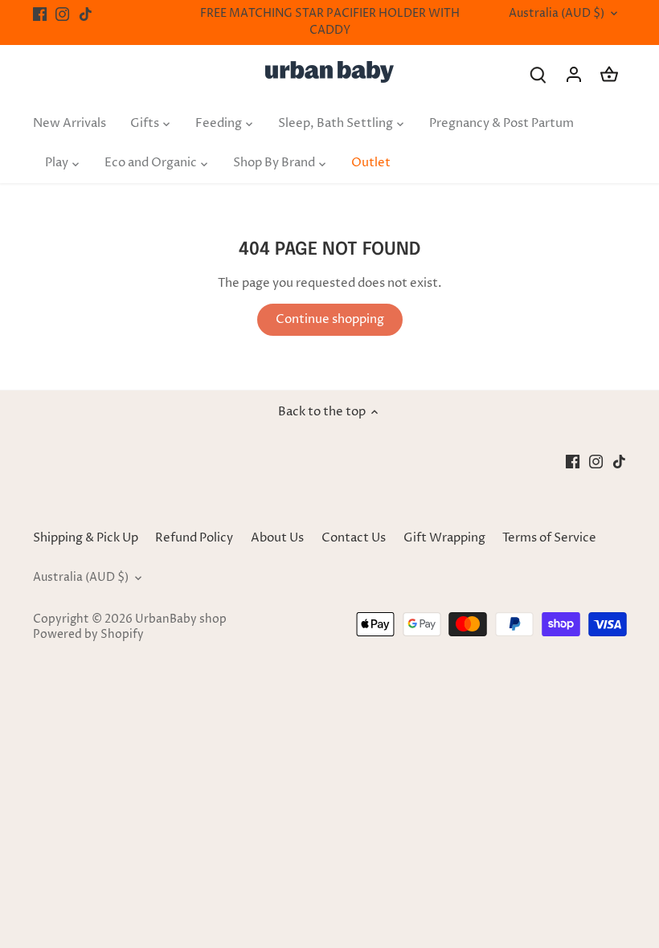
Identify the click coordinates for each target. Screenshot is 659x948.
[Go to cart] (609, 74)
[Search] (538, 74)
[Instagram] (62, 14)
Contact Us (353, 537)
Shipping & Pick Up (87, 537)
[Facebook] (40, 14)
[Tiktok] (85, 14)
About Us (277, 537)
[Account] (573, 74)
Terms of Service (549, 537)
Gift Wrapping (444, 537)
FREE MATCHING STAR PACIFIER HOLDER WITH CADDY (330, 22)
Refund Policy (194, 537)
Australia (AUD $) (556, 14)
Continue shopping (330, 319)
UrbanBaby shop (181, 619)
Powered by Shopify (88, 634)
